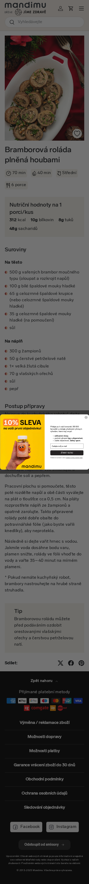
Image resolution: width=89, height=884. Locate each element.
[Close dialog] (86, 417)
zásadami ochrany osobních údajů (74, 457)
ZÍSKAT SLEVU (67, 453)
